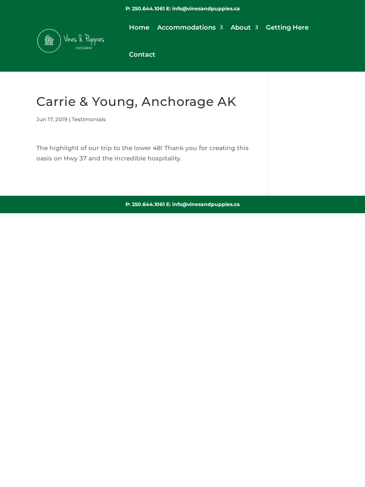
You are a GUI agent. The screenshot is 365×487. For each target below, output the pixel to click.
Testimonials (89, 119)
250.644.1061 (149, 8)
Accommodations (186, 27)
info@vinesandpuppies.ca (206, 8)
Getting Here (287, 27)
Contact (142, 54)
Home (139, 27)
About (241, 27)
